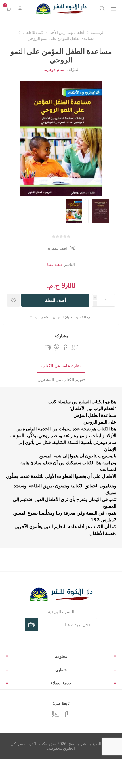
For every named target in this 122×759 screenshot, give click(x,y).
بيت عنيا (54, 264)
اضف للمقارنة (57, 248)
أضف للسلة (55, 300)
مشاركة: (61, 336)
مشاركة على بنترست (57, 347)
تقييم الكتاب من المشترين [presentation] (61, 379)
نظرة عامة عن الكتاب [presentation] (61, 365)
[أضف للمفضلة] (13, 300)
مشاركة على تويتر (74, 347)
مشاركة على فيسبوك (65, 347)
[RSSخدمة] (55, 714)
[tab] (61, 366)
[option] (74, 211)
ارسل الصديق (48, 347)
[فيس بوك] (66, 714)
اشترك (31, 624)
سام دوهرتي (53, 69)
